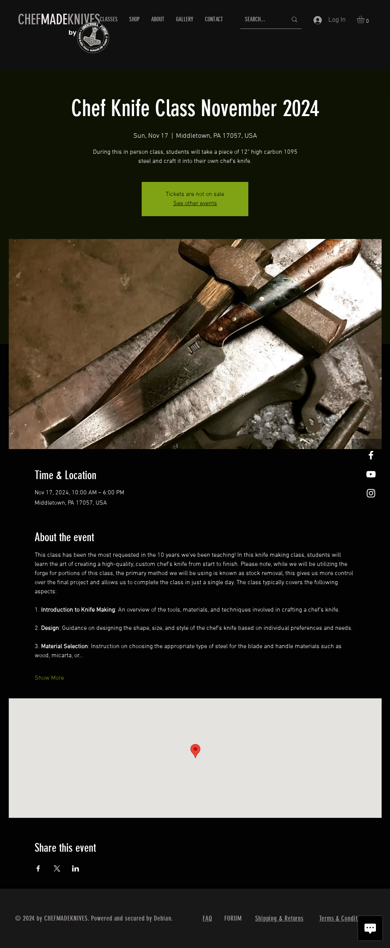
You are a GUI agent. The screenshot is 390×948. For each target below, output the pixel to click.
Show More (49, 678)
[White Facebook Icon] (371, 455)
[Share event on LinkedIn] (75, 868)
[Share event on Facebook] (38, 868)
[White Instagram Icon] (371, 493)
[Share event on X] (57, 868)
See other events (195, 203)
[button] (365, 19)
